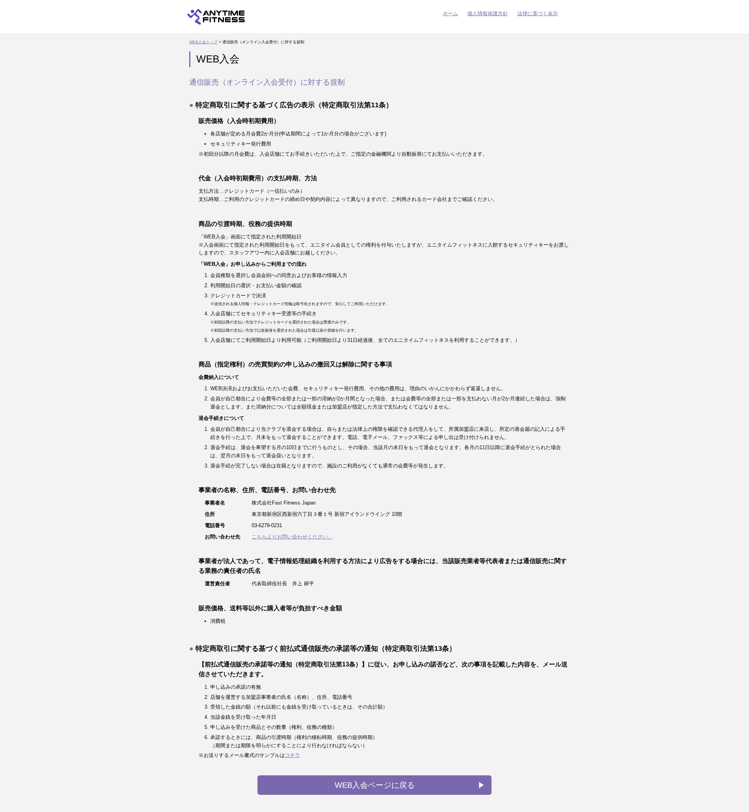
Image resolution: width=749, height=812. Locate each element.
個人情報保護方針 (487, 13)
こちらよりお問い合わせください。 (292, 537)
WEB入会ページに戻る (375, 785)
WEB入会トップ (203, 42)
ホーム (450, 13)
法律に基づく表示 (537, 13)
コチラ (292, 755)
